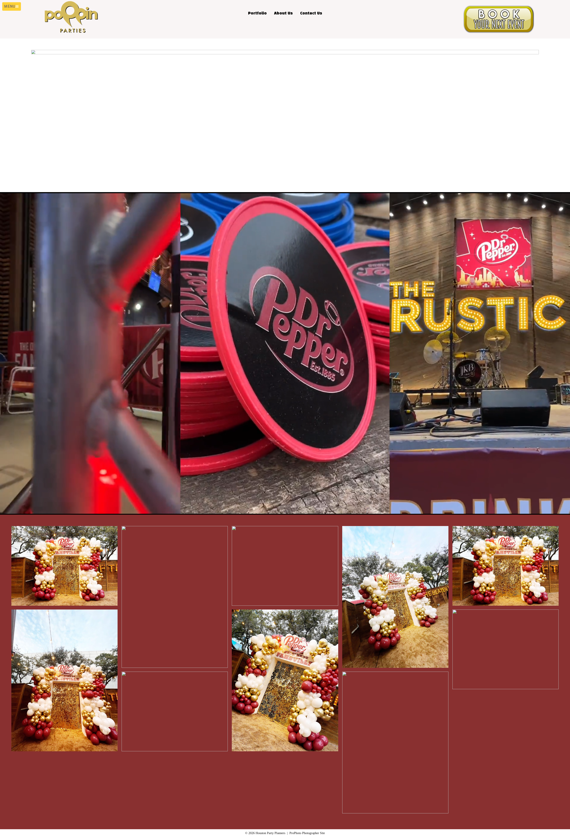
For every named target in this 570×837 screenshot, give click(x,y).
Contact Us (311, 13)
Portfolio (257, 13)
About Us (283, 13)
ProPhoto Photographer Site (307, 833)
